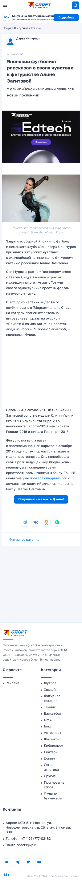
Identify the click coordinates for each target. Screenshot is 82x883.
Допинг (50, 758)
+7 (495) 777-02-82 (36, 839)
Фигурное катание (27, 28)
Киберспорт (53, 746)
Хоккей (50, 690)
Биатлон (51, 752)
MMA (48, 720)
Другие (50, 776)
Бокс (48, 726)
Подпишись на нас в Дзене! (41, 499)
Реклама (13, 683)
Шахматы (51, 739)
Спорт (7, 28)
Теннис (50, 707)
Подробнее (66, 17)
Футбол (50, 683)
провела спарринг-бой (48, 478)
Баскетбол (52, 713)
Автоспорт (52, 733)
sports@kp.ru (27, 845)
